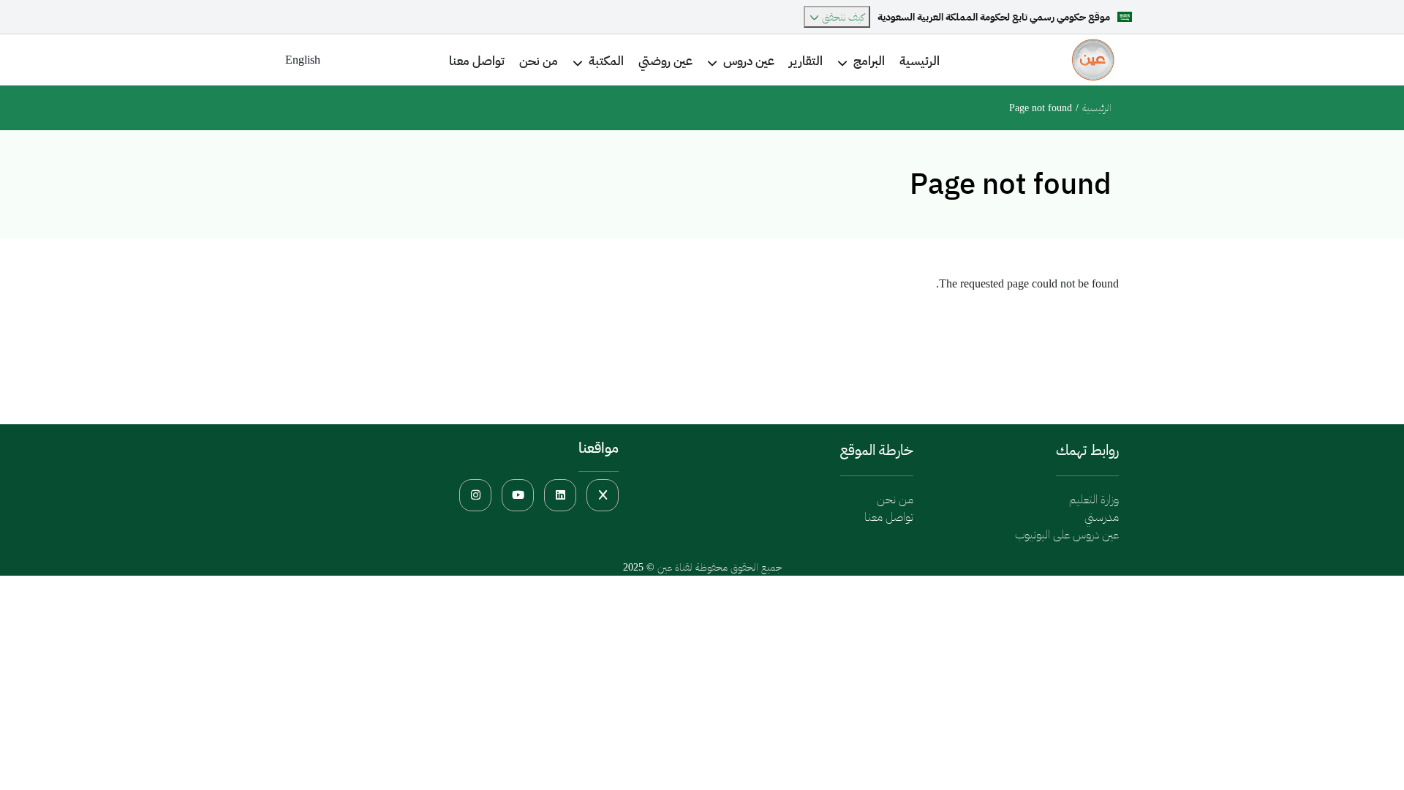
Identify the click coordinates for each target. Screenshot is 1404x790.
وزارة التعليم (1094, 499)
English (302, 59)
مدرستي (1101, 517)
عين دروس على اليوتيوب (1067, 534)
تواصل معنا (888, 517)
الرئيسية (1097, 107)
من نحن (895, 499)
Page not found (1040, 107)
